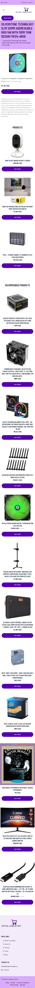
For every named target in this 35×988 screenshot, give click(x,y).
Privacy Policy (14, 985)
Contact (12, 983)
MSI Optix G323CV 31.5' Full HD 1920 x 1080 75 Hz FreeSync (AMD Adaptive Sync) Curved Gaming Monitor (17, 838)
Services (7, 948)
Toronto (5, 2)
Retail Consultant (10, 941)
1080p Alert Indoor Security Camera (17, 160)
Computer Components (24, 78)
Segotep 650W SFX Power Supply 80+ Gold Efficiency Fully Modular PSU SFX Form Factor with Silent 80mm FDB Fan (17, 320)
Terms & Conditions (22, 983)
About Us (7, 944)
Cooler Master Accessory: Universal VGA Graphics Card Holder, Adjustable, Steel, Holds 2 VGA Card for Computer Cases (17, 574)
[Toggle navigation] (3, 10)
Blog (6, 955)
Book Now (7, 18)
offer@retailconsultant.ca (27, 2)
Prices (6, 951)
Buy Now (17, 91)
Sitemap (22, 985)
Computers (13, 78)
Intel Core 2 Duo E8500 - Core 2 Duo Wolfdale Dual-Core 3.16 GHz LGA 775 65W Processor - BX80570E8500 (17, 675)
